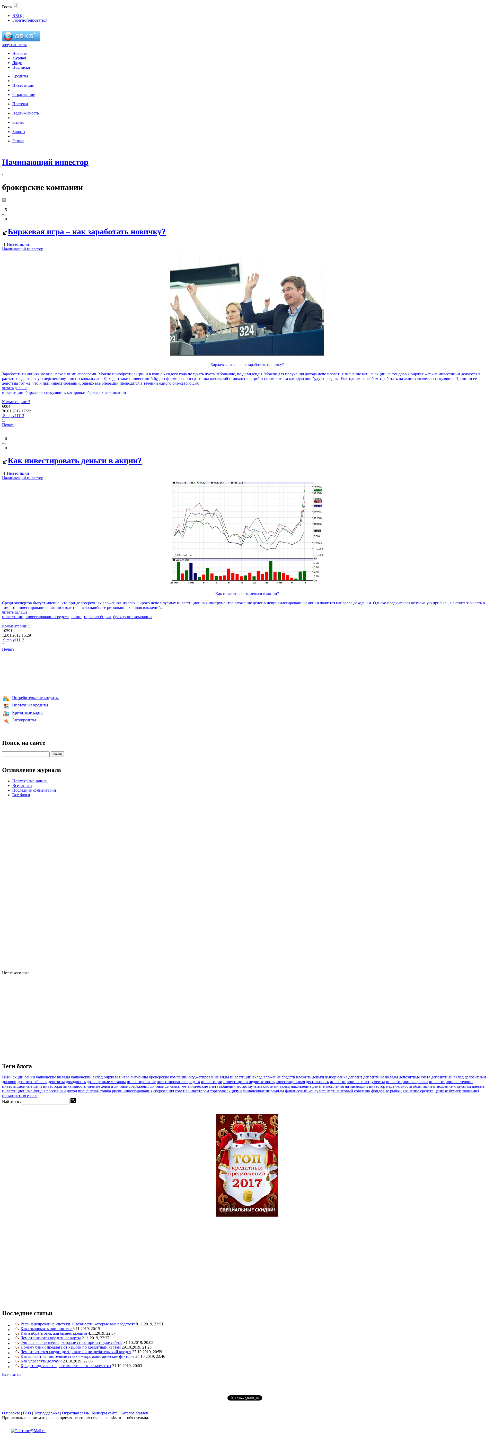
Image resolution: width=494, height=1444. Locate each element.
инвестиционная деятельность (302, 1081)
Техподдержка (46, 1413)
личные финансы (165, 1086)
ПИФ (7, 1077)
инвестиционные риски (407, 1081)
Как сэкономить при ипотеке (47, 1328)
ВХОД (18, 15)
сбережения (163, 1091)
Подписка (21, 67)
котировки (76, 392)
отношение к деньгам (452, 1086)
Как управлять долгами (41, 1361)
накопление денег (306, 1086)
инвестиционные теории (451, 1081)
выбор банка (336, 1077)
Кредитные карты (27, 712)
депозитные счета (414, 1077)
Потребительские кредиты (35, 697)
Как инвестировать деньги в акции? (75, 460)
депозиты (56, 1081)
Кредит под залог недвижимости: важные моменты (66, 1365)
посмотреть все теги (20, 1095)
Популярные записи (30, 781)
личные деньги (100, 1086)
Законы (18, 131)
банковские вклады (53, 1077)
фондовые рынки (386, 1091)
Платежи (20, 104)
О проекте (11, 1413)
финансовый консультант (307, 1091)
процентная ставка (94, 1091)
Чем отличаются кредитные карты (51, 1338)
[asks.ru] (21, 40)
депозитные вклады (380, 1077)
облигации (422, 1086)
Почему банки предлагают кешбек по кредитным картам (71, 1347)
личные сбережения (131, 1086)
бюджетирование (204, 1077)
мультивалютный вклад (269, 1086)
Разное (18, 141)
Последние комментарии (34, 790)
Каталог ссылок (134, 1413)
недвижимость (399, 1086)
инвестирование (141, 1081)
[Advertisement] (247, 677)
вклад (257, 1077)
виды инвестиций (235, 1077)
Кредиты (20, 76)
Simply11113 (13, 415)
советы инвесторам (192, 1091)
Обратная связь (75, 1413)
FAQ (27, 1413)
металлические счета (200, 1086)
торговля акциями (226, 1091)
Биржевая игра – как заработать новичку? (87, 231)
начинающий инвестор (365, 1086)
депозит (355, 1077)
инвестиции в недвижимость (249, 1081)
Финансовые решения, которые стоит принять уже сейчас (71, 1342)
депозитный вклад (447, 1077)
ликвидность (74, 1086)
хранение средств (418, 1091)
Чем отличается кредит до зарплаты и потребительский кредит (76, 1352)
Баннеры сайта (105, 1413)
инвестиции (12, 392)
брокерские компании (106, 392)
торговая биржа (97, 617)
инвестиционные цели (22, 1086)
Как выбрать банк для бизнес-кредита (54, 1333)
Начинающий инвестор (22, 249)
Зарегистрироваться (29, 20)
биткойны (139, 1077)
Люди (17, 62)
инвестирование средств (47, 617)
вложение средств (279, 1077)
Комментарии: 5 (16, 402)
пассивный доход (61, 1091)
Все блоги (21, 795)
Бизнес (18, 122)
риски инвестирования (132, 1091)
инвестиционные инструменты (357, 1081)
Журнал (19, 58)
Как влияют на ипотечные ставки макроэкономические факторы (77, 1356)
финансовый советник (350, 1091)
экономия (470, 1091)
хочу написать (14, 44)
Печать (8, 425)
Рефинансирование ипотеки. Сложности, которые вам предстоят (78, 1324)
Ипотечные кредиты (30, 705)
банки (29, 1077)
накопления (333, 1086)
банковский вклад (87, 1077)
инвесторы (52, 1086)
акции (76, 617)
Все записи (22, 785)
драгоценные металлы (106, 1081)
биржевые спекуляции (45, 392)
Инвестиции (23, 85)
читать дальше (14, 388)
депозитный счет (32, 1081)
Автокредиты (24, 720)
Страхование (23, 94)
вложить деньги (310, 1077)
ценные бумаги (448, 1091)
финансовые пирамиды (263, 1091)
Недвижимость (25, 113)
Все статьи (11, 1374)
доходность (76, 1081)
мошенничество (233, 1086)
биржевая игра (116, 1077)
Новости (20, 53)
